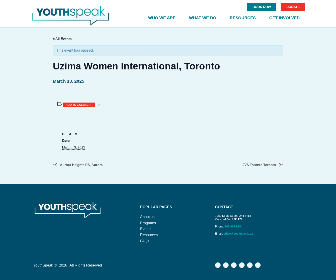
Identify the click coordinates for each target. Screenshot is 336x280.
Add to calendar (79, 104)
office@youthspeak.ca (238, 233)
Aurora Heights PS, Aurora (81, 165)
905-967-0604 (234, 226)
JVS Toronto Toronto (260, 165)
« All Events (62, 39)
